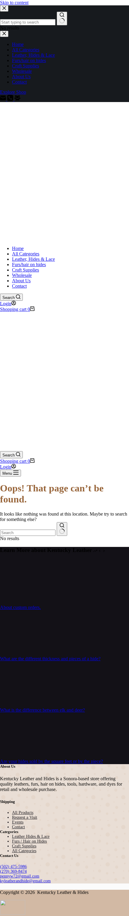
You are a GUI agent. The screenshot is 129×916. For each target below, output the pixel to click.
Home (18, 248)
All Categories (25, 253)
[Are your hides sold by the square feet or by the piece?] (22, 755)
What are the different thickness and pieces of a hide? (50, 658)
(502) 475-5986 (13, 866)
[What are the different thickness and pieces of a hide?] (22, 653)
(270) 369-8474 (13, 871)
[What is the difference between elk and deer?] (22, 704)
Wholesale (22, 275)
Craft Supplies (25, 269)
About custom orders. (20, 607)
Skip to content (14, 2)
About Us (21, 280)
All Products (22, 812)
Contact (19, 286)
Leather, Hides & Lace (33, 259)
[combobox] (28, 533)
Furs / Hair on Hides (29, 841)
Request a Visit (24, 817)
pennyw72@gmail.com (19, 876)
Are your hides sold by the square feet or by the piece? (51, 761)
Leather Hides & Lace (31, 836)
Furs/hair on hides (29, 264)
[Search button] (62, 529)
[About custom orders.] (22, 602)
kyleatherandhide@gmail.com (25, 881)
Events (17, 822)
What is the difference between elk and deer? (42, 710)
